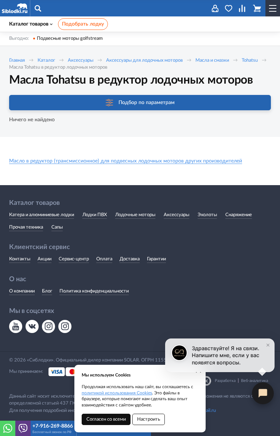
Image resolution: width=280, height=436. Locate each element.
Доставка (130, 259)
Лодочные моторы (135, 215)
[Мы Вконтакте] (32, 326)
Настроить (148, 419)
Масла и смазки (212, 60)
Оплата (104, 259)
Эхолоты (207, 215)
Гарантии (156, 259)
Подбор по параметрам (146, 102)
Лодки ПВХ (94, 215)
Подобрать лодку (83, 24)
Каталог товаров (28, 24)
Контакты (19, 259)
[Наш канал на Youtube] (15, 326)
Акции (44, 259)
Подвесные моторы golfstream (70, 38)
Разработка (225, 381)
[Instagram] (48, 326)
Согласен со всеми (106, 419)
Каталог (46, 60)
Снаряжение (238, 215)
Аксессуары (80, 60)
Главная (17, 60)
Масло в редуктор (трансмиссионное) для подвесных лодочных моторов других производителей (125, 161)
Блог (47, 291)
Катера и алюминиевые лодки (41, 215)
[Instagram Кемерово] (64, 326)
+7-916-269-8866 (52, 426)
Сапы (57, 227)
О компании (22, 291)
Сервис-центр (74, 259)
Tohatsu (250, 60)
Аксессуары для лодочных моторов (144, 60)
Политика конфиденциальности (94, 291)
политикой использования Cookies (117, 393)
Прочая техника (26, 227)
